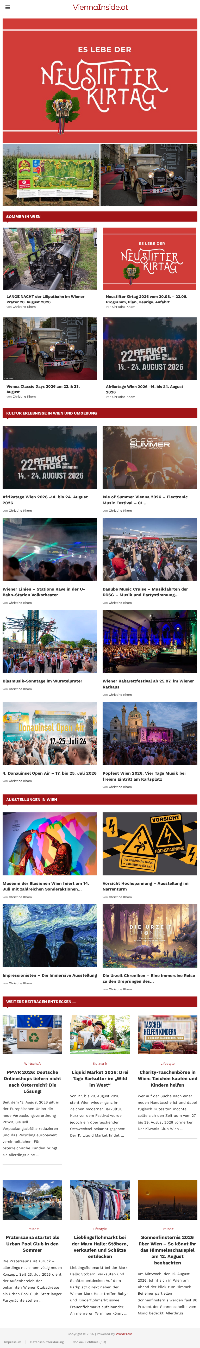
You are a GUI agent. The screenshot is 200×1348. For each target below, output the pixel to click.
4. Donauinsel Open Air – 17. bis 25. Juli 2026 (50, 773)
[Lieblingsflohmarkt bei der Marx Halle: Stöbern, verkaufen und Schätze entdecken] (100, 1200)
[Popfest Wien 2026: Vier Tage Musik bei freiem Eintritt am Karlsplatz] (150, 734)
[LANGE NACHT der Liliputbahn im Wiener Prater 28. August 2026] (50, 259)
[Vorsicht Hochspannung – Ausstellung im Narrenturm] (150, 843)
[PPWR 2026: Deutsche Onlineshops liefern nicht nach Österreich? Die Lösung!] (32, 1035)
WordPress (124, 1334)
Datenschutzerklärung (47, 1342)
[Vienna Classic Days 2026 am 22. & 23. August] (149, 175)
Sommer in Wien (23, 216)
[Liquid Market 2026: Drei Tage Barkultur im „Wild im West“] (100, 1035)
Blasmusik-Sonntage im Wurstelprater (42, 681)
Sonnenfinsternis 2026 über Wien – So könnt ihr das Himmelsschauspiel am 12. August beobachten (167, 1249)
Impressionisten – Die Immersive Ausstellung (50, 975)
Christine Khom (24, 307)
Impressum (12, 1342)
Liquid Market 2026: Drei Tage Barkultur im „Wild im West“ (100, 1078)
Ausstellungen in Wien (31, 799)
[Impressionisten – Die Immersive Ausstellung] (50, 935)
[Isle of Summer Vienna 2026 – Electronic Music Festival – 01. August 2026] (150, 457)
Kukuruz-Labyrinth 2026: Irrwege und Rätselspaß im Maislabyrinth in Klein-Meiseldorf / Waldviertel (47, 193)
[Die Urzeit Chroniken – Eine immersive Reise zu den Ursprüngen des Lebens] (150, 936)
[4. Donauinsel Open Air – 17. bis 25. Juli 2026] (50, 733)
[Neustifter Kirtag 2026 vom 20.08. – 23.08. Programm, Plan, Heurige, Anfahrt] (100, 80)
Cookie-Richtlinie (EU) (89, 1342)
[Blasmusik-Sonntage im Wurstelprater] (50, 641)
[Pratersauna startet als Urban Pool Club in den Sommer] (32, 1200)
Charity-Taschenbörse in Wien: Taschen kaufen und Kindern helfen (167, 1078)
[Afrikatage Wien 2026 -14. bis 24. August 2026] (150, 348)
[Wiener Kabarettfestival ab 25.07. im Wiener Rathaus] (150, 641)
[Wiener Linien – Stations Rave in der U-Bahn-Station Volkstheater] (50, 549)
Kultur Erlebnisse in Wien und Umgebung (51, 413)
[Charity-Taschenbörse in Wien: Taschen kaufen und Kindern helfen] (167, 1035)
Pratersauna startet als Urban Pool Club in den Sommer (32, 1243)
